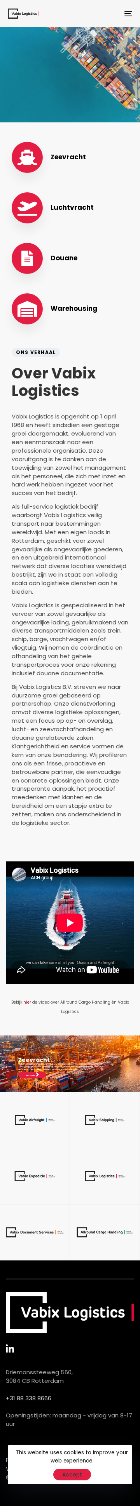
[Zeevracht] (70, 157)
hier (27, 1002)
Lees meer (30, 1075)
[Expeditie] (35, 1176)
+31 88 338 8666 (28, 1398)
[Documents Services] (70, 258)
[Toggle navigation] (111, 13)
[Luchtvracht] (70, 207)
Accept (72, 1474)
